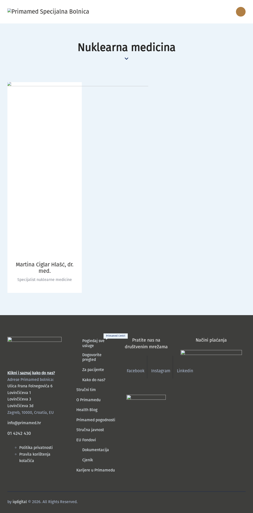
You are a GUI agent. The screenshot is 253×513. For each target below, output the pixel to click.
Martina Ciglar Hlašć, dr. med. (44, 267)
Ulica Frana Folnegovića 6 (30, 386)
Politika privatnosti (36, 447)
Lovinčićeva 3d (20, 405)
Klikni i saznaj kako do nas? (31, 373)
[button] (216, 11)
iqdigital (20, 501)
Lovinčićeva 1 (19, 392)
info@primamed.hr (24, 422)
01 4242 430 (19, 433)
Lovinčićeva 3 (19, 399)
